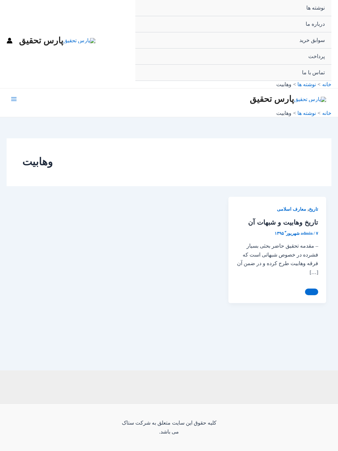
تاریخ (313, 209)
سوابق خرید (312, 40)
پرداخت (316, 56)
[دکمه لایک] (311, 292)
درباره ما (315, 24)
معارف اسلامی (291, 209)
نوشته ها (315, 8)
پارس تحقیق (41, 40)
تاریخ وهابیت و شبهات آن (283, 222)
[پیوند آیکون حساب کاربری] (10, 41)
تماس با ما (313, 72)
